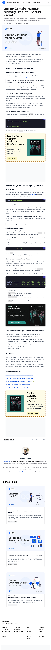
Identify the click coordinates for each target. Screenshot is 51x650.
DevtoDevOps (6, 621)
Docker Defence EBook (6, 633)
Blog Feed (29, 631)
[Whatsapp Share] (44, 440)
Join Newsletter (17, 629)
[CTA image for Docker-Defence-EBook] (25, 315)
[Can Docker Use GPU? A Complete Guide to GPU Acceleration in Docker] (25, 496)
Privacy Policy (14, 623)
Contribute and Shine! (18, 631)
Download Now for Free (33, 413)
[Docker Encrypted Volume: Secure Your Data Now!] (25, 583)
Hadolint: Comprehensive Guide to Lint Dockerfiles (18, 384)
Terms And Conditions (6, 623)
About (22, 2)
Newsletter (16, 2)
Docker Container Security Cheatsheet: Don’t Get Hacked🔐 (20, 381)
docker (20, 23)
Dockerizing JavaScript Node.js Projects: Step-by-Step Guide (25, 555)
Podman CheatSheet (6, 631)
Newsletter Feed (30, 634)
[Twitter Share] (37, 440)
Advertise (41, 629)
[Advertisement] (25, 172)
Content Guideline (17, 633)
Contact (28, 2)
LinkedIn (21, 471)
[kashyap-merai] (25, 451)
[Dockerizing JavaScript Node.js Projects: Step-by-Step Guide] (25, 540)
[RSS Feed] (48, 2)
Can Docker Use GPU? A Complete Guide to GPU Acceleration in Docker (25, 511)
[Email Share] (46, 440)
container (6, 439)
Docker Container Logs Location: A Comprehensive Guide (19, 375)
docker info (33, 194)
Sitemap (28, 638)
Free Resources (36, 2)
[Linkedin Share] (41, 440)
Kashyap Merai (7, 23)
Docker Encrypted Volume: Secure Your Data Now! (22, 597)
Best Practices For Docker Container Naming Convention (19, 378)
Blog (11, 2)
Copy (44, 119)
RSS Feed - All (29, 636)
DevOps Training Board (6, 629)
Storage (25, 77)
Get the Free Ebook (12, 158)
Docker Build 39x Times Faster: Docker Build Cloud (18, 388)
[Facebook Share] (39, 440)
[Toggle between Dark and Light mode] (45, 2)
